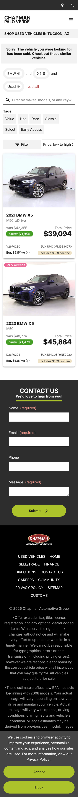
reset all (32, 86)
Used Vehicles (31, 556)
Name (22, 408)
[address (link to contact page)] (62, 5)
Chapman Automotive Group (46, 608)
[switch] (71, 19)
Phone (14, 457)
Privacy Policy (29, 587)
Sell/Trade (29, 564)
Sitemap (55, 587)
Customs (39, 595)
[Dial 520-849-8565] (73, 5)
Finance (51, 564)
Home (55, 556)
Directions (25, 572)
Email (22, 432)
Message (25, 482)
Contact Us (52, 572)
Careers (26, 580)
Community (49, 580)
